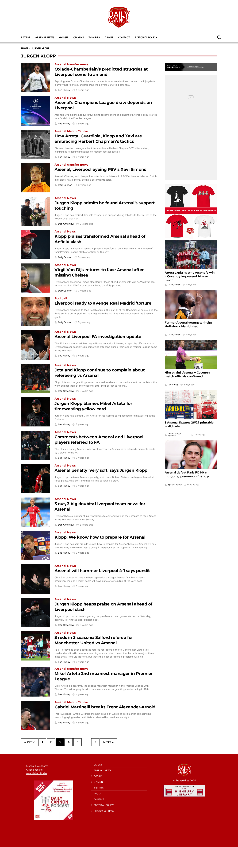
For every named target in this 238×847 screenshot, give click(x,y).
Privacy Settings (104, 811)
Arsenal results (34, 769)
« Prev (29, 742)
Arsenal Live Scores (37, 765)
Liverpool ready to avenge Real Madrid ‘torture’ (103, 303)
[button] (219, 37)
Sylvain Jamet (175, 485)
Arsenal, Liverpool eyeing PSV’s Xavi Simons (100, 169)
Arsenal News (44, 37)
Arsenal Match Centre (71, 131)
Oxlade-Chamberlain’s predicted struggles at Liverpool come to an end (101, 72)
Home (24, 48)
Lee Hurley (64, 90)
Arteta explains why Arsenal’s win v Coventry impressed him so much (190, 276)
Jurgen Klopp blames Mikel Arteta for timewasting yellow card (93, 406)
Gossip (63, 37)
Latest (25, 37)
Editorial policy (146, 37)
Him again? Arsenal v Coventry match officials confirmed (187, 374)
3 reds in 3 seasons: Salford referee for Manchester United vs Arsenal (94, 640)
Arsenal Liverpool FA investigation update (98, 336)
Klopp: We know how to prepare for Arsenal (100, 537)
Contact (124, 37)
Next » (108, 742)
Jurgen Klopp (40, 48)
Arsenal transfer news (71, 64)
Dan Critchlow (66, 224)
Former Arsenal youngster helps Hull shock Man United (189, 324)
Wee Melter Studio (36, 773)
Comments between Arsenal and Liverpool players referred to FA (99, 439)
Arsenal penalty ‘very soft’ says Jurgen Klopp (101, 470)
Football (61, 298)
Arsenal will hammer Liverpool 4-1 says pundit (102, 570)
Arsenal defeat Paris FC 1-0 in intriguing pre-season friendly (187, 474)
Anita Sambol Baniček (174, 435)
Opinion (78, 37)
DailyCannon (65, 185)
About (109, 37)
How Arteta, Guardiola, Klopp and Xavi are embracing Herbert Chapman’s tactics (98, 138)
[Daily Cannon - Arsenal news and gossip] (119, 17)
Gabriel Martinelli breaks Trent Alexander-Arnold (105, 706)
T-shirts (94, 37)
